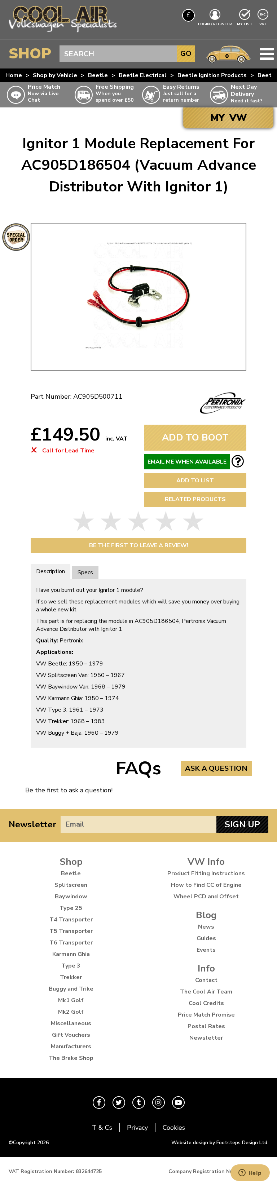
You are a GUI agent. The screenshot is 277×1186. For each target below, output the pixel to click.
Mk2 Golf (71, 1012)
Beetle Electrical (143, 75)
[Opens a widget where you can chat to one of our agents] (250, 1173)
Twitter (119, 1102)
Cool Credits (206, 1003)
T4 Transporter (71, 920)
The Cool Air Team (206, 992)
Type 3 (70, 966)
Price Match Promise (206, 1015)
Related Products (195, 499)
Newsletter (32, 824)
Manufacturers (71, 1046)
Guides (206, 938)
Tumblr (138, 1102)
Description (50, 571)
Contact (206, 980)
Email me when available (187, 462)
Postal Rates (206, 1026)
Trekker (71, 977)
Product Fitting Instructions (206, 873)
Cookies (174, 1127)
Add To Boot (195, 437)
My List (244, 24)
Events (206, 950)
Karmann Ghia (71, 954)
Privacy (137, 1127)
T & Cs (102, 1127)
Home (13, 75)
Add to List (195, 480)
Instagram (158, 1102)
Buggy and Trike (71, 989)
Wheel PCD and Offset (206, 896)
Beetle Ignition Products (212, 75)
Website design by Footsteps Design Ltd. (219, 1142)
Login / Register (215, 24)
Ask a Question (216, 768)
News (206, 927)
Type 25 (71, 908)
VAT (263, 24)
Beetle (98, 75)
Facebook (99, 1102)
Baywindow (71, 896)
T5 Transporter (71, 931)
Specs (85, 572)
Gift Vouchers (71, 1035)
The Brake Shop (71, 1058)
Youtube (178, 1102)
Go (186, 53)
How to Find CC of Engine (206, 885)
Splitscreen (70, 885)
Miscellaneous (71, 1023)
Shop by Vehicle (55, 75)
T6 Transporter (71, 943)
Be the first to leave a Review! (138, 545)
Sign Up (242, 824)
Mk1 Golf (71, 1000)
